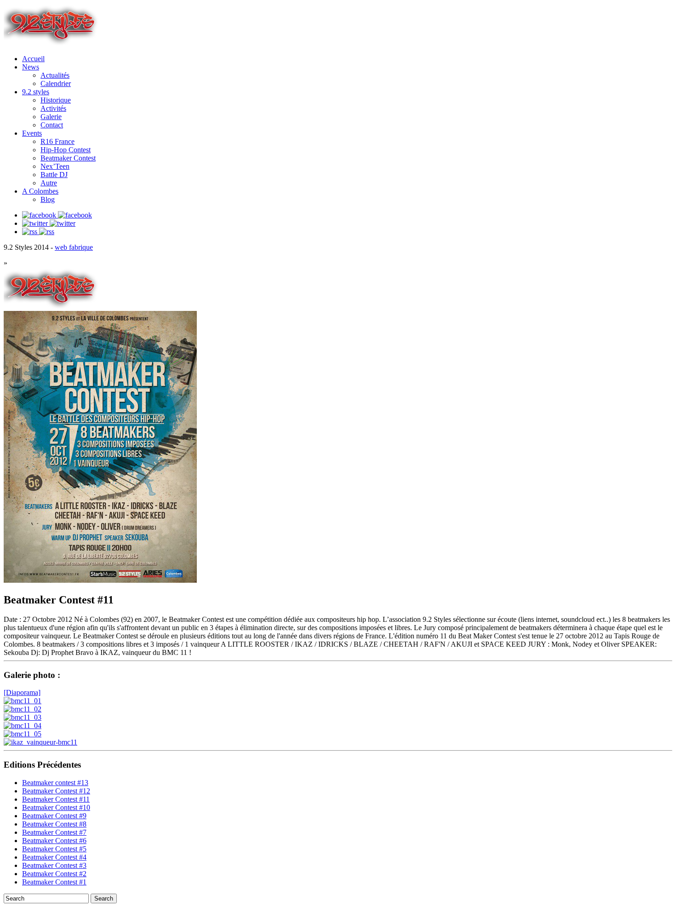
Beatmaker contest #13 (55, 782)
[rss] (38, 231)
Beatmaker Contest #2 (54, 874)
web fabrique (74, 247)
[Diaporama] (22, 692)
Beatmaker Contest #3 (54, 865)
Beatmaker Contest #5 (54, 849)
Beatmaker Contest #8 (54, 824)
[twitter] (48, 223)
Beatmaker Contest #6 (54, 840)
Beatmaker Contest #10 (56, 807)
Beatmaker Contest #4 (54, 857)
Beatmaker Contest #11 (56, 799)
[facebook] (57, 215)
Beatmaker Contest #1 (54, 882)
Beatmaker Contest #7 (54, 832)
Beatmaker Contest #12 (56, 791)
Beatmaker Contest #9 (54, 816)
